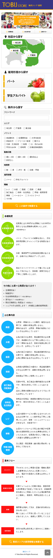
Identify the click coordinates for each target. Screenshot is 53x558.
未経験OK (10, 138)
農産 (39, 189)
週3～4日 (21, 157)
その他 (9, 199)
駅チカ (37, 141)
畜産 (23, 189)
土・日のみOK (36, 144)
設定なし (10, 160)
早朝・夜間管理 (40, 192)
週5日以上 (33, 157)
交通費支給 (23, 138)
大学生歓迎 (36, 138)
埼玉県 (9, 128)
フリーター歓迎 (23, 141)
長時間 (23, 147)
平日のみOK (11, 147)
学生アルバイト (22, 180)
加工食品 (10, 192)
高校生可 (10, 141)
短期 (25, 144)
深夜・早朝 (34, 170)
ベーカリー (18, 195)
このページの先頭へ (47, 552)
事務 (8, 195)
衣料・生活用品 (23, 192)
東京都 (28, 128)
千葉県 (18, 128)
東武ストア (26, 552)
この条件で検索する (28, 206)
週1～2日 (10, 157)
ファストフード (33, 195)
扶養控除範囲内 (36, 147)
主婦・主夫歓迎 (12, 144)
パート (9, 180)
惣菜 (31, 189)
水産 (16, 189)
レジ (8, 189)
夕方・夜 (22, 170)
